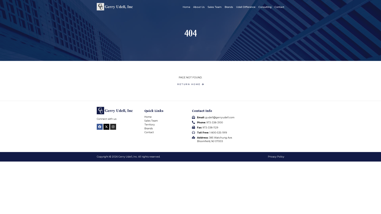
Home (186, 7)
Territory (149, 124)
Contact (279, 7)
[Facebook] (100, 127)
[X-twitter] (106, 127)
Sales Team (215, 7)
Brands (229, 7)
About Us (199, 7)
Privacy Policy (276, 157)
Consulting (264, 7)
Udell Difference (245, 7)
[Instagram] (113, 127)
